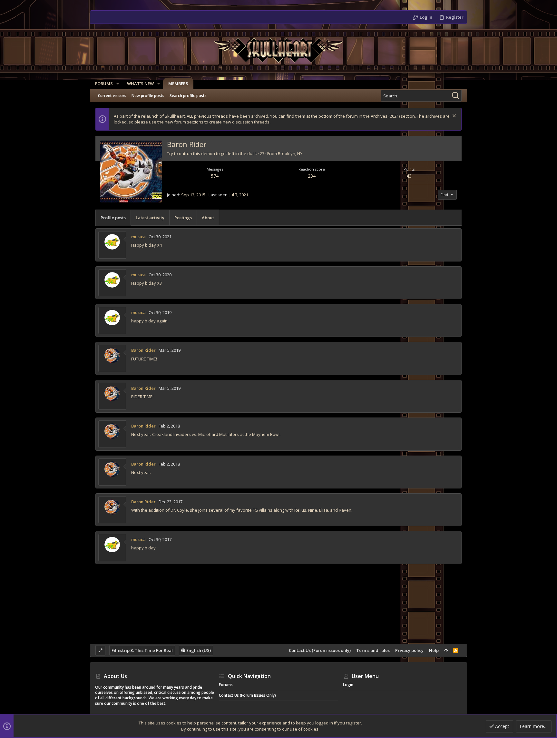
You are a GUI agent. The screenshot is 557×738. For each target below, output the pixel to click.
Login (348, 684)
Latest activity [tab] (150, 218)
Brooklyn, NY (290, 153)
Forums (226, 684)
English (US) (198, 650)
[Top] (446, 650)
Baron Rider (143, 350)
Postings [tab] (183, 218)
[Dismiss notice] (453, 116)
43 (409, 176)
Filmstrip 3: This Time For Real (142, 650)
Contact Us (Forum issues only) (320, 650)
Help (434, 650)
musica (138, 237)
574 (215, 176)
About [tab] (208, 218)
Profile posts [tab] (113, 218)
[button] (117, 83)
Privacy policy (409, 650)
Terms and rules (373, 650)
